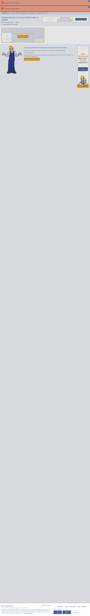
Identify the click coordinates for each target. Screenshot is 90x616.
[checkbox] (55, 606)
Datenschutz (44, 605)
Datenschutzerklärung (28, 613)
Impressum (49, 605)
